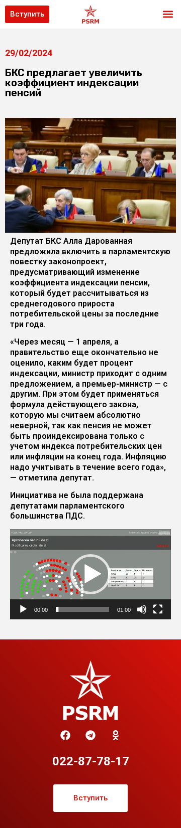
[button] (167, 14)
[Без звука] (142, 609)
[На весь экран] (158, 609)
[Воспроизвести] (23, 609)
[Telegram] (90, 735)
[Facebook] (65, 735)
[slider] (82, 609)
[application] (90, 574)
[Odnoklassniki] (116, 735)
